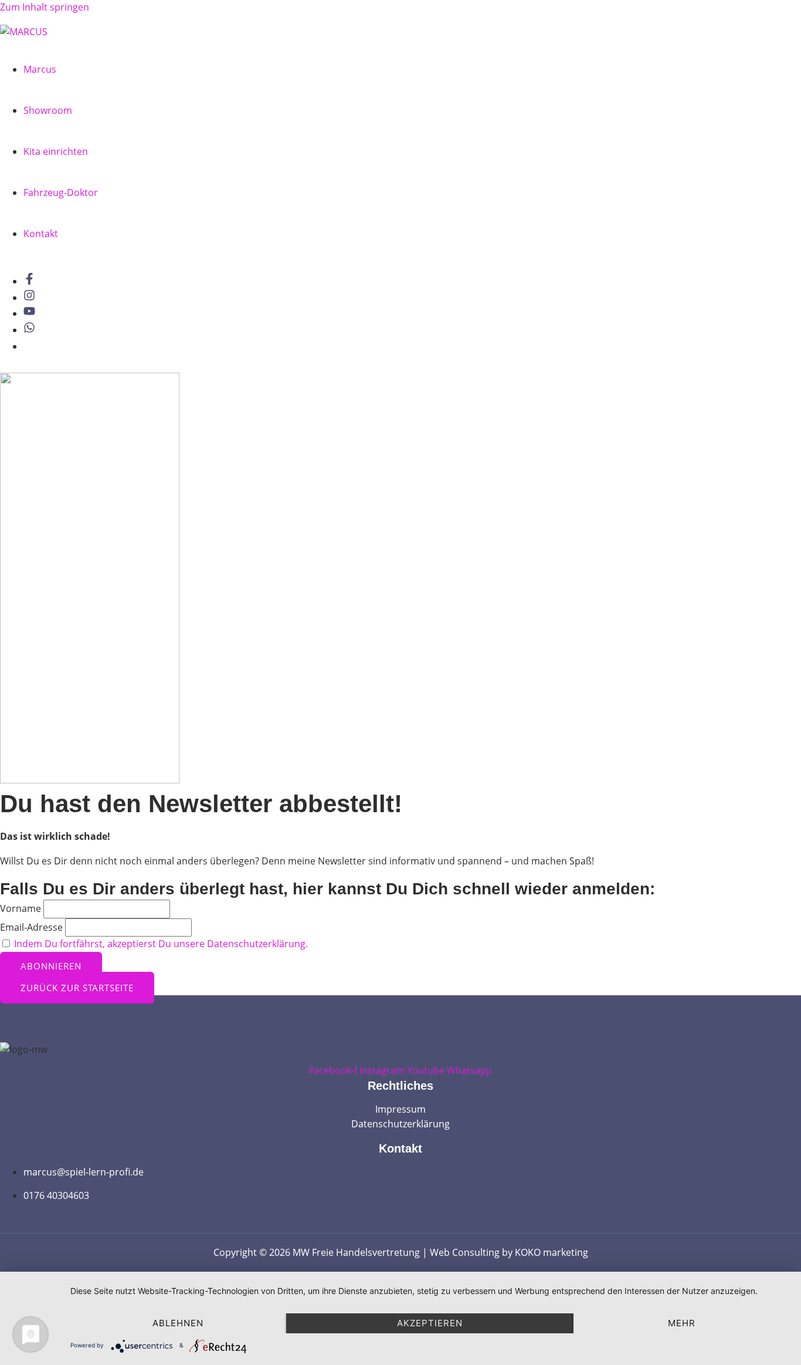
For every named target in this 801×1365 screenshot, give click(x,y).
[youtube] (32, 313)
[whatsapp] (32, 329)
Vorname (20, 908)
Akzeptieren (430, 1323)
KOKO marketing (551, 1252)
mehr (681, 1323)
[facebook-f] (32, 281)
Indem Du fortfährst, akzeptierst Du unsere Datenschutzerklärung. (161, 943)
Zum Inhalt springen (44, 7)
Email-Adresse (31, 927)
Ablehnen (177, 1323)
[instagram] (32, 297)
